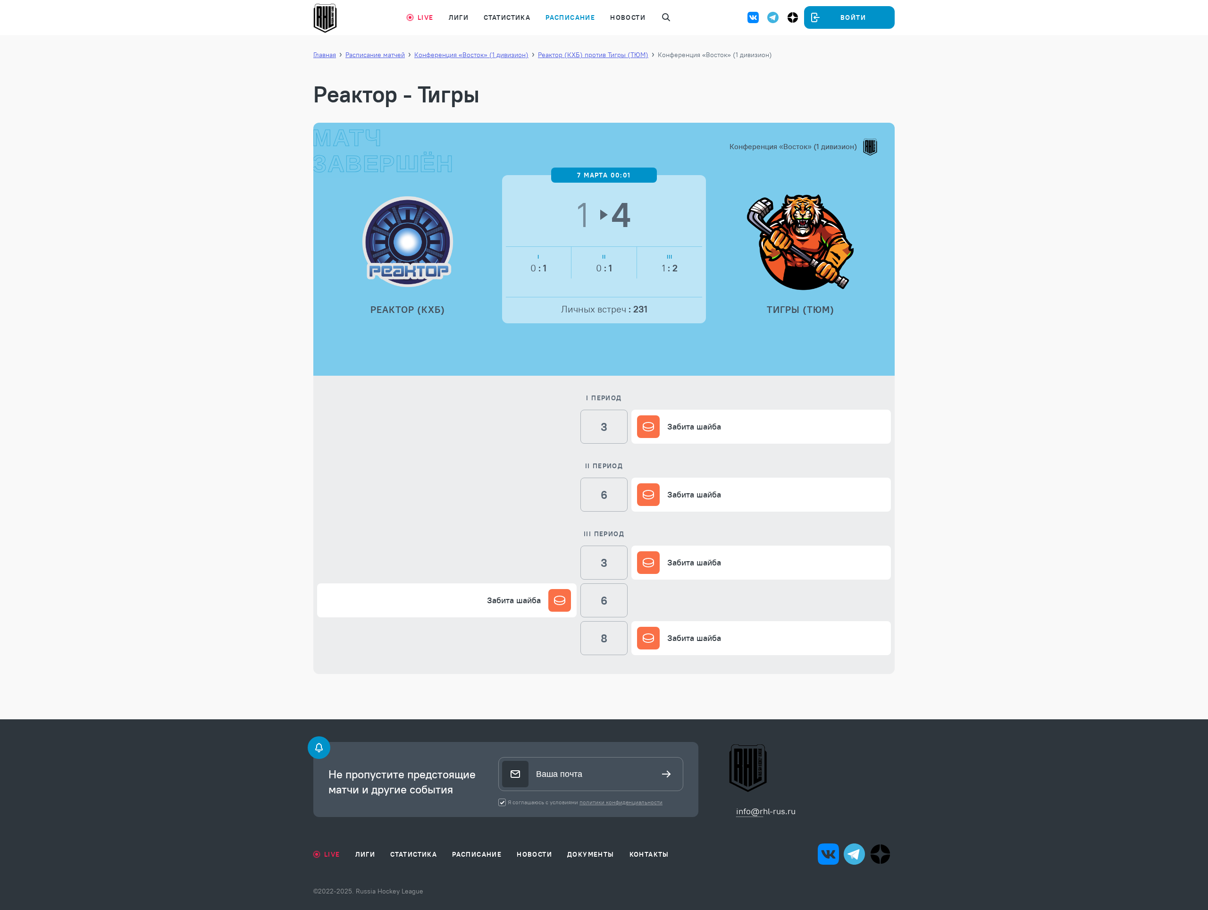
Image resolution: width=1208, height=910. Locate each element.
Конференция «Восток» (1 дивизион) (471, 55)
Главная (324, 55)
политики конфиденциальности (621, 802)
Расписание (570, 17)
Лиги (459, 17)
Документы (590, 854)
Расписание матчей (375, 55)
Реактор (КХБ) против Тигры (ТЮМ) (593, 55)
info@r (749, 811)
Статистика (507, 17)
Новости (628, 17)
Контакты (649, 854)
